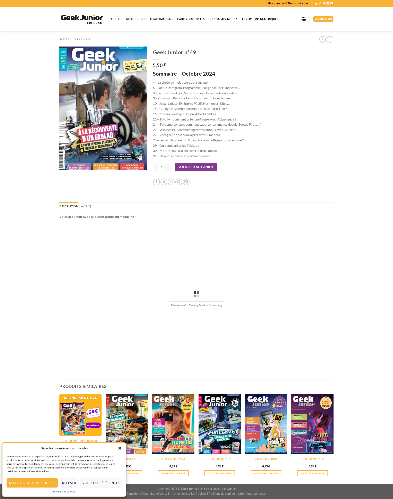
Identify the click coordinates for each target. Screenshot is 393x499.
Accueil (116, 19)
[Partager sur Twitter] (163, 181)
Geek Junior (135, 19)
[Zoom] (65, 165)
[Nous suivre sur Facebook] (312, 3)
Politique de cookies (64, 491)
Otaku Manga (160, 19)
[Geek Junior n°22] (220, 469)
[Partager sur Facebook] (156, 181)
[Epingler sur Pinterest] (178, 181)
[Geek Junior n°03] (173, 469)
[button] (120, 448)
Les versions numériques (259, 19)
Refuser (69, 483)
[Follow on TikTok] (320, 3)
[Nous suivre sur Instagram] (316, 3)
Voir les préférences (101, 483)
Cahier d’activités (191, 19)
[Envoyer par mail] (171, 181)
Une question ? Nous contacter (288, 3)
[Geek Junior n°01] (266, 469)
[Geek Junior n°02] (312, 469)
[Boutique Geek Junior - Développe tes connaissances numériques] (82, 19)
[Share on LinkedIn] (186, 181)
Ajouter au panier (196, 167)
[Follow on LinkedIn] (327, 3)
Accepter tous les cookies (32, 483)
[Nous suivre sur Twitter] (324, 3)
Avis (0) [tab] (86, 206)
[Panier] (303, 19)
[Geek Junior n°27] (127, 469)
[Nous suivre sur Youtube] (331, 3)
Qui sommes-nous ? (222, 19)
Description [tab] (68, 206)
